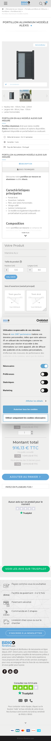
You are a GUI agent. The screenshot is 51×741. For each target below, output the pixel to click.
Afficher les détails (34, 401)
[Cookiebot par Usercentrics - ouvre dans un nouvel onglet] (36, 321)
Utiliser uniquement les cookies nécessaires (25, 418)
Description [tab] (26, 164)
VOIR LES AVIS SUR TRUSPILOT (25, 568)
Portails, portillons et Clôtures (36, 9)
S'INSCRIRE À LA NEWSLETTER (25, 633)
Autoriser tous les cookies (26, 409)
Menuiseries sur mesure (14, 9)
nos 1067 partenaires (21, 334)
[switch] (44, 374)
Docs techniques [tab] (26, 169)
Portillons (5, 11)
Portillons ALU (16, 11)
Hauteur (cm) (10, 266)
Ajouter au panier (24, 476)
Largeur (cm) (32, 266)
